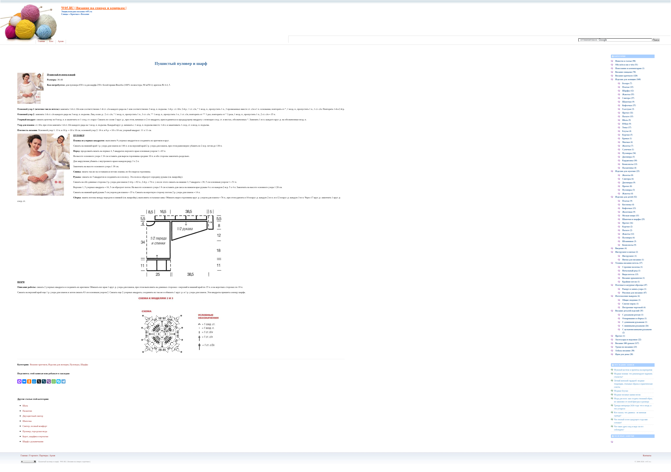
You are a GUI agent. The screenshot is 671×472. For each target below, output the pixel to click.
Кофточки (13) (629, 208)
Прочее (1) (620, 335)
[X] (39, 381)
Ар (50, 455)
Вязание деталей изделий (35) (629, 310)
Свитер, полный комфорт (35, 426)
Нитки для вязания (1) (633, 259)
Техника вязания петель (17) (629, 262)
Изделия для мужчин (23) (627, 171)
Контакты (647, 455)
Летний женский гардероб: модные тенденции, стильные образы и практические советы (633, 383)
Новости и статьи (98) (625, 60)
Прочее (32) (627, 112)
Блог (51, 41)
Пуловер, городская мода (35, 431)
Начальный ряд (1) (631, 270)
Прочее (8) (627, 186)
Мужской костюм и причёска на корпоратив (633, 369)
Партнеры (43, 455)
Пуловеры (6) (628, 237)
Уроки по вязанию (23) (626, 346)
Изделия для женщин (58, 364)
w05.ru (647, 461)
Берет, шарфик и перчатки (35, 436)
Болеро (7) (627, 83)
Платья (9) (627, 200)
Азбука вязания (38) (624, 350)
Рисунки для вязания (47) (634, 292)
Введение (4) (621, 248)
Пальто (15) (627, 116)
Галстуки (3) (628, 109)
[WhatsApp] (54, 381)
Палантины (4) (629, 167)
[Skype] (58, 381)
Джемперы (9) (628, 182)
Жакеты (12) (628, 233)
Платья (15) (627, 87)
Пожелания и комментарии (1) (629, 68)
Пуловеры (75, 364)
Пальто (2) (627, 230)
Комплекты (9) (629, 244)
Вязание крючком (38, 364)
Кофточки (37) (629, 105)
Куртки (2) (627, 226)
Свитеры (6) (628, 178)
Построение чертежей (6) (634, 307)
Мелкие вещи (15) (630, 215)
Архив (61, 41)
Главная (41, 41)
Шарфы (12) (628, 90)
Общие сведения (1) (631, 300)
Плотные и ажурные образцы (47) (631, 284)
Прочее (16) (627, 222)
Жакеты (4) (627, 193)
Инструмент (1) (629, 255)
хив (53, 455)
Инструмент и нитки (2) (626, 251)
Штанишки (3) (629, 241)
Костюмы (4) (628, 204)
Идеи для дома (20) (624, 354)
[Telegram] (63, 381)
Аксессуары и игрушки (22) (628, 339)
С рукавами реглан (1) (632, 314)
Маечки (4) (627, 142)
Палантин (27, 410)
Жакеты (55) (628, 94)
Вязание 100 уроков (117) (627, 343)
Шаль (25, 405)
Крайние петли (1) (631, 281)
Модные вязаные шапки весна (627, 394)
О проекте (33, 455)
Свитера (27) (628, 98)
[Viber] (49, 381)
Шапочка (27, 421)
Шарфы (84, 364)
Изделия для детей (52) (626, 196)
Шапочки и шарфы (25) (633, 219)
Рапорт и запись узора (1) (634, 289)
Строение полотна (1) (632, 266)
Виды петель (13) (630, 274)
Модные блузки (621, 390)
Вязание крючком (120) (626, 75)
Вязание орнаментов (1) (633, 277)
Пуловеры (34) (629, 153)
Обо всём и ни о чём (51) (626, 64)
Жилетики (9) (628, 211)
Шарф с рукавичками (33, 441)
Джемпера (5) (628, 156)
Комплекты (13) (629, 164)
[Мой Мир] (34, 381)
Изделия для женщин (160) (628, 79)
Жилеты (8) (627, 175)
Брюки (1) (627, 138)
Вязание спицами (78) (625, 71)
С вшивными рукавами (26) (635, 325)
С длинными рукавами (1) (634, 322)
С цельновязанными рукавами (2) (637, 331)
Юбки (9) (626, 123)
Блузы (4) (626, 131)
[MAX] (19, 381)
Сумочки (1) (628, 149)
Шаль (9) (626, 120)
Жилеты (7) (627, 145)
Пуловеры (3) (628, 189)
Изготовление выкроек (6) (627, 295)
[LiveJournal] (44, 381)
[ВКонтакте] (24, 381)
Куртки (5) (627, 134)
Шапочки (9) (628, 101)
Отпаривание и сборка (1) (634, 318)
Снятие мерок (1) (630, 303)
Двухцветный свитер (33, 415)
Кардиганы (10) (629, 160)
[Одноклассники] (29, 381)
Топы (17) (626, 127)
